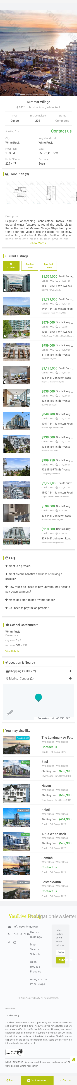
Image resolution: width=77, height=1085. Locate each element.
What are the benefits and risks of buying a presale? (33, 576)
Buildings (36, 937)
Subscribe (62, 960)
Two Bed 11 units (48, 266)
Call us (66, 1080)
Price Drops (37, 984)
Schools (35, 954)
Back (11, 1080)
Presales (35, 971)
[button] (73, 1059)
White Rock (54, 107)
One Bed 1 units (29, 266)
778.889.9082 (21, 934)
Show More (37, 243)
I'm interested (38, 1080)
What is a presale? (20, 566)
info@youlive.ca (23, 926)
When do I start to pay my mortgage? (31, 600)
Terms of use (44, 718)
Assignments (38, 979)
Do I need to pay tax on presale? (28, 608)
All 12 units (11, 266)
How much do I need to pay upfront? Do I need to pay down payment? (37, 589)
